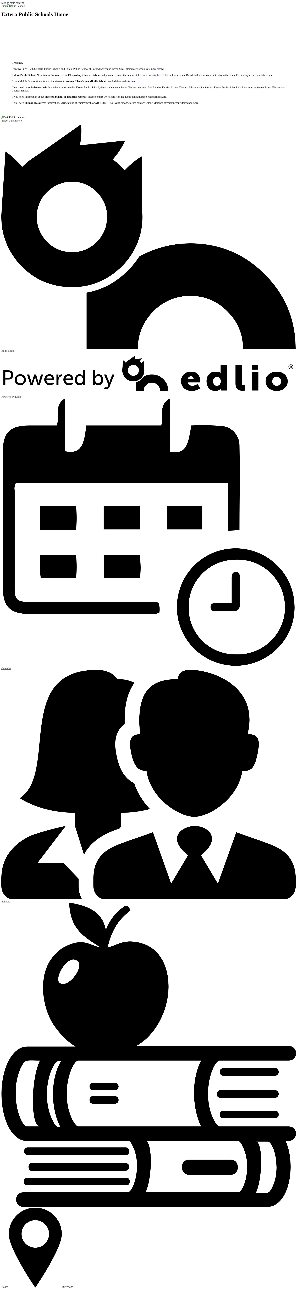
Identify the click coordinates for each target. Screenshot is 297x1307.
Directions (67, 1286)
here (159, 75)
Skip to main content (12, 2)
